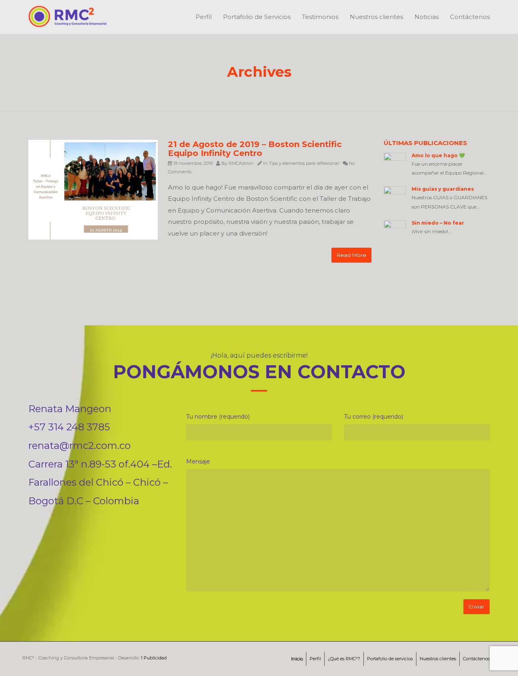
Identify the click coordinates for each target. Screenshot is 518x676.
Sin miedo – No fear (438, 223)
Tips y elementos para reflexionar (304, 163)
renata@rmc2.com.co (79, 445)
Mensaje (198, 461)
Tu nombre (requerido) (218, 416)
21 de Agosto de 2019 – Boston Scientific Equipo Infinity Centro (255, 148)
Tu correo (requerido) (373, 416)
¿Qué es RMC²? (344, 658)
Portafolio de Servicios (257, 17)
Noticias (426, 17)
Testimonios (320, 17)
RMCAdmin (241, 163)
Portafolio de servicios (390, 658)
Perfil (203, 17)
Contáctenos (470, 17)
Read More (351, 255)
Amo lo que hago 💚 (438, 155)
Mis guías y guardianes (443, 189)
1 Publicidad (154, 658)
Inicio (297, 658)
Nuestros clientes (376, 17)
